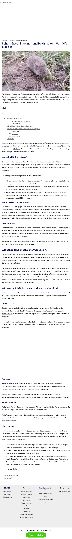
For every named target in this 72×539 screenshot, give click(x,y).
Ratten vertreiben (26, 494)
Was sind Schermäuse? (14, 118)
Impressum (7, 492)
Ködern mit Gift (16, 136)
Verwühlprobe (16, 123)
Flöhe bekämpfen (26, 506)
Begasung (15, 134)
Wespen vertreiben (26, 517)
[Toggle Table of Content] (3, 114)
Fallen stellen (15, 131)
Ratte (31, 146)
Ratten (38, 207)
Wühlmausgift (7, 478)
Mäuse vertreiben (26, 492)
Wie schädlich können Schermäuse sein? (20, 126)
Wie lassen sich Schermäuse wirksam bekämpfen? (23, 129)
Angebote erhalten (36, 535)
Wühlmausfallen (7, 314)
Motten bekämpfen (26, 514)
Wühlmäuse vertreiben (10, 475)
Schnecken (22, 244)
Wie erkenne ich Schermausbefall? (22, 121)
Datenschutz (7, 494)
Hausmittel (10, 139)
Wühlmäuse (14, 41)
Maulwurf (16, 149)
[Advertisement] (36, 23)
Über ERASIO (7, 497)
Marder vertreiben (26, 503)
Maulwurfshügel (7, 215)
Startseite (5, 41)
